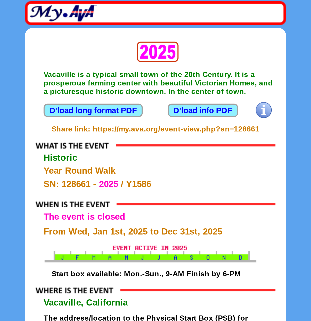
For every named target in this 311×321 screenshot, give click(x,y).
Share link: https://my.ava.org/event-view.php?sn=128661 (156, 129)
